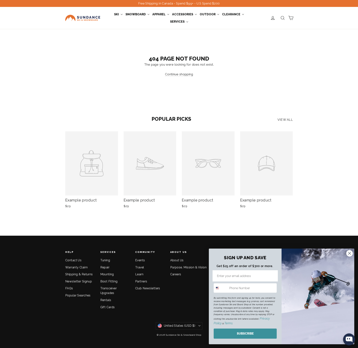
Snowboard (136, 14)
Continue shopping (179, 74)
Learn (139, 274)
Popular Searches (78, 295)
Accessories (183, 14)
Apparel (159, 14)
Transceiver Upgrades (108, 291)
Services (177, 21)
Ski (117, 14)
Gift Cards (107, 307)
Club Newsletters (147, 288)
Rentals (105, 300)
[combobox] (220, 288)
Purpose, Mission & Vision (188, 267)
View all (285, 119)
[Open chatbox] (349, 339)
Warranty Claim (76, 267)
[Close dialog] (349, 253)
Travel (139, 267)
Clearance (231, 14)
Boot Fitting (109, 281)
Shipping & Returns (79, 274)
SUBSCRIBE (245, 333)
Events (140, 260)
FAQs (69, 288)
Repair (105, 267)
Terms (228, 323)
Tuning (105, 260)
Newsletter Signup (78, 281)
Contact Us (73, 260)
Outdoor (208, 14)
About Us (177, 260)
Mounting (107, 274)
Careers (175, 274)
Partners (141, 281)
